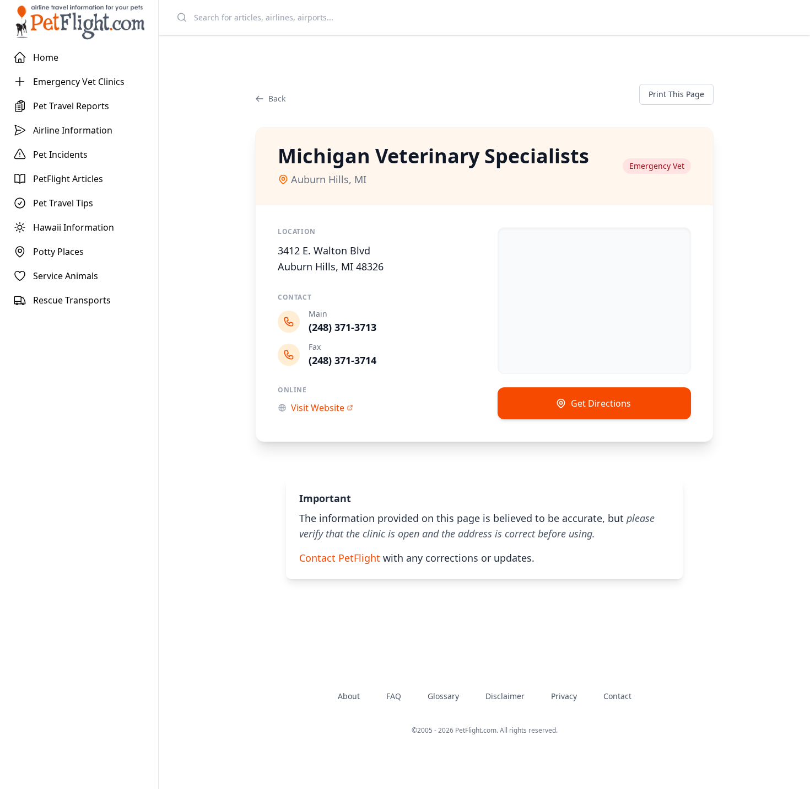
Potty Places (58, 252)
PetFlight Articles (68, 179)
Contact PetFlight (339, 557)
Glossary (443, 696)
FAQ (393, 696)
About (349, 696)
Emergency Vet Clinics (79, 82)
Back (276, 98)
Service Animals (65, 276)
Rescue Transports (72, 300)
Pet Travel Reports (71, 106)
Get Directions (601, 403)
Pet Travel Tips (63, 203)
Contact (617, 696)
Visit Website (317, 408)
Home (45, 57)
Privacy (564, 696)
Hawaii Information (73, 227)
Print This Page (676, 94)
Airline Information (72, 130)
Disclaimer (505, 696)
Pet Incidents (60, 154)
